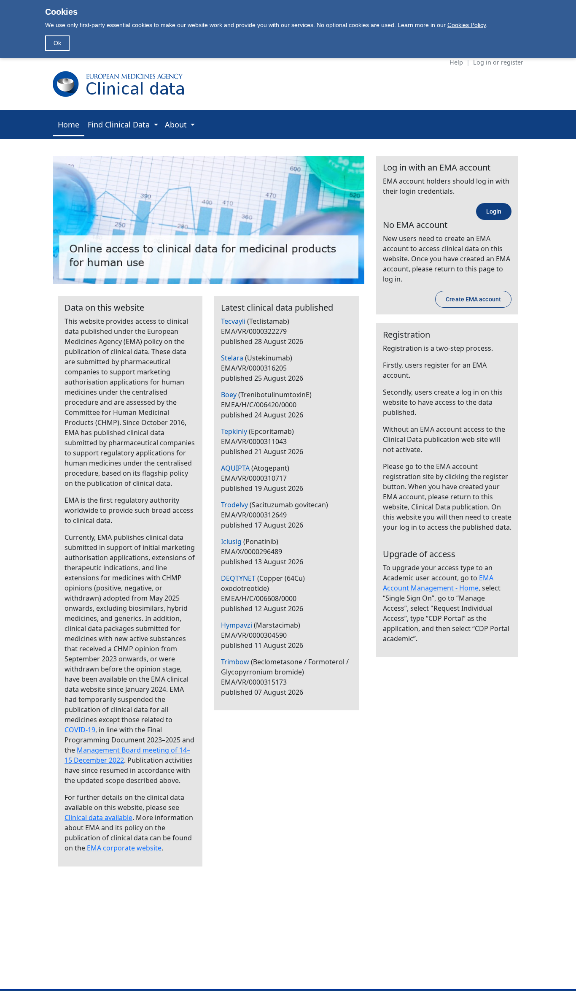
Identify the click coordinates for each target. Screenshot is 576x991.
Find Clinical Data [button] (120, 124)
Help (456, 62)
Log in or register (498, 62)
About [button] (177, 124)
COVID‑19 (80, 729)
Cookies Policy (466, 25)
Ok (57, 43)
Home (68, 124)
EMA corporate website (124, 848)
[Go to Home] (123, 83)
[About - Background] (208, 219)
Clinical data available (98, 817)
